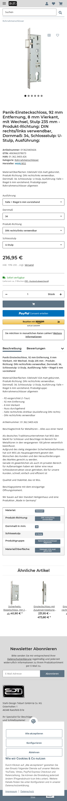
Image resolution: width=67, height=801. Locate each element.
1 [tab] (25, 96)
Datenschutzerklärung (19, 659)
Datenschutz (27, 791)
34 (37, 527)
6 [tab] (42, 96)
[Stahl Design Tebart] (12, 3)
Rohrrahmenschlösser (27, 160)
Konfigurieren (34, 742)
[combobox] (33, 202)
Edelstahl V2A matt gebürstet (48, 550)
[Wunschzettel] (53, 3)
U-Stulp (39, 534)
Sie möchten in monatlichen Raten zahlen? (33, 335)
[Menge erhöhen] (60, 294)
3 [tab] (32, 96)
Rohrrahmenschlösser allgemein (47, 542)
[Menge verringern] (6, 294)
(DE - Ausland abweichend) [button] (37, 281)
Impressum (11, 791)
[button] (47, 3)
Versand (29, 264)
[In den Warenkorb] (33, 304)
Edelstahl (39, 511)
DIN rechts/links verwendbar (47, 519)
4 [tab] (35, 96)
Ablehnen (34, 752)
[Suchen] (60, 13)
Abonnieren (52, 673)
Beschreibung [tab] (12, 348)
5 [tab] (38, 96)
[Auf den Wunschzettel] (57, 35)
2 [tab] (29, 96)
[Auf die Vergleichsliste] (49, 35)
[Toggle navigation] (4, 2)
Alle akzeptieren (34, 733)
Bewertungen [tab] (36, 348)
